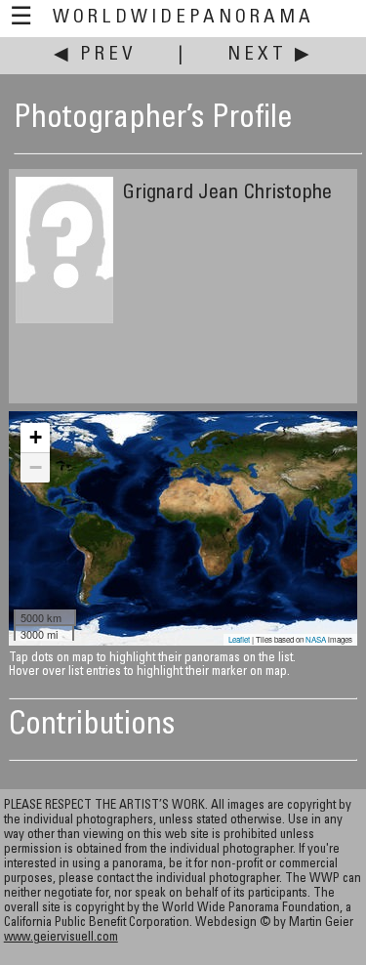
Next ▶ (270, 55)
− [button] (35, 467)
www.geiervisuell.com (61, 938)
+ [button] (35, 437)
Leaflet (239, 639)
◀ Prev (95, 55)
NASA (315, 639)
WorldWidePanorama (183, 18)
